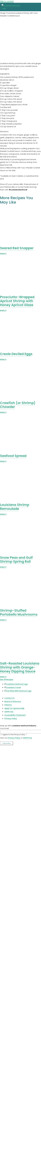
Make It (3, 253)
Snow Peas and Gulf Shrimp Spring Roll (16, 559)
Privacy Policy (14, 738)
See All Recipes (6, 679)
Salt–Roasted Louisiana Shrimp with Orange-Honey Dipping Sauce (19, 667)
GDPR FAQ (27, 738)
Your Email (4, 728)
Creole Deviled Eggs (16, 354)
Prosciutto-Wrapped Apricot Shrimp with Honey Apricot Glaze (17, 301)
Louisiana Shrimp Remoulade (14, 506)
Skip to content (7, 1)
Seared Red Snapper (17, 248)
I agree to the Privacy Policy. (14, 734)
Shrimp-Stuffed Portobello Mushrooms (19, 612)
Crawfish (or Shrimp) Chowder (17, 404)
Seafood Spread (13, 455)
